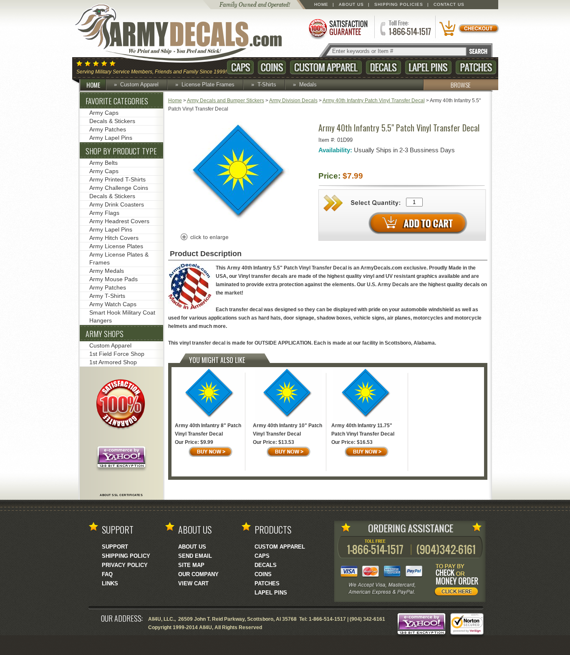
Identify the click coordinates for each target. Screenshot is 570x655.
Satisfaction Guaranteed (337, 28)
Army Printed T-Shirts (117, 179)
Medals (308, 84)
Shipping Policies (398, 4)
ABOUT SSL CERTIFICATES (121, 495)
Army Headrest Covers (119, 221)
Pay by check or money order (458, 581)
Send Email (195, 556)
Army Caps (104, 112)
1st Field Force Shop (116, 353)
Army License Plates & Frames (119, 258)
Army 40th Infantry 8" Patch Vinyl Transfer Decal (208, 430)
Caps (240, 67)
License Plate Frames (208, 84)
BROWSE (461, 84)
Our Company (198, 574)
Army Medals (106, 270)
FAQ (107, 574)
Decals (383, 67)
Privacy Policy (125, 565)
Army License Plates (116, 246)
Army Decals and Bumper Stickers (225, 100)
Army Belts (103, 162)
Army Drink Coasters (116, 204)
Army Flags (104, 212)
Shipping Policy (126, 556)
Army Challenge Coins (118, 187)
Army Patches (107, 129)
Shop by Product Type (121, 151)
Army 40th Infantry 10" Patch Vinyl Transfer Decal (287, 430)
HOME (93, 84)
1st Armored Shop (113, 362)
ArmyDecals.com (186, 33)
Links (110, 583)
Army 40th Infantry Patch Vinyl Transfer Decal (374, 100)
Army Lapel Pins (110, 137)
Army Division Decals (293, 100)
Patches (476, 67)
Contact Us (449, 4)
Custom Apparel (326, 67)
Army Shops (105, 333)
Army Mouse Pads (113, 279)
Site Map (191, 565)
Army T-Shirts (107, 295)
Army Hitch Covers (114, 237)
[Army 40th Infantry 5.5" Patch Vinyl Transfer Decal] (241, 224)
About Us (351, 4)
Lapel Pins (428, 67)
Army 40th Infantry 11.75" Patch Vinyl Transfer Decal (362, 430)
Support (115, 547)
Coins (272, 67)
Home (321, 4)
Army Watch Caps (112, 304)
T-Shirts (266, 84)
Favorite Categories (117, 101)
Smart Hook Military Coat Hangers (122, 316)
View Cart (193, 583)
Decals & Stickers (112, 121)
